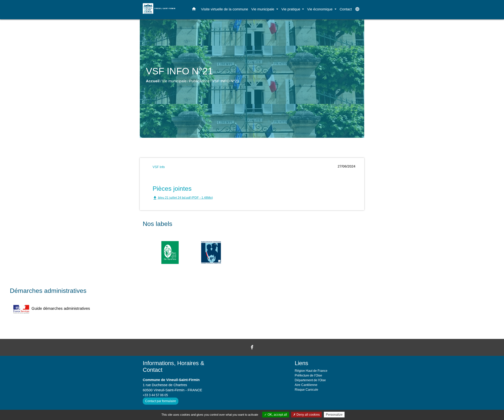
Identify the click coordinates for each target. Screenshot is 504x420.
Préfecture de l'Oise (308, 375)
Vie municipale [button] (263, 9)
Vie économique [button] (320, 9)
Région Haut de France (311, 370)
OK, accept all (277, 414)
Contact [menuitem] (346, 9)
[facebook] (252, 347)
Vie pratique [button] (291, 9)
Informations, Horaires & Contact (173, 366)
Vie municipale (174, 81)
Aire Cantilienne (306, 385)
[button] (193, 9)
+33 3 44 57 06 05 (155, 395)
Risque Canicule (306, 389)
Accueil (152, 81)
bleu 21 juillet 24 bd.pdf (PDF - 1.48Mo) (183, 198)
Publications (199, 81)
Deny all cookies (308, 414)
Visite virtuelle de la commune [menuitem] (224, 9)
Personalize (334, 414)
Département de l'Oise (310, 380)
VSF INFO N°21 (225, 81)
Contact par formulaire (160, 401)
